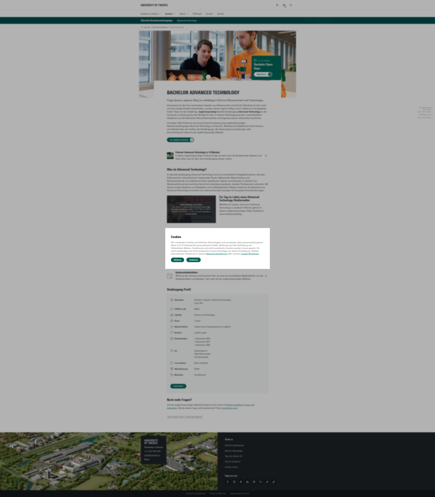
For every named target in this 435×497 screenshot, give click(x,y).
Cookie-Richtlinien (250, 254)
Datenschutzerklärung (216, 254)
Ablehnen (177, 260)
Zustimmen (193, 260)
